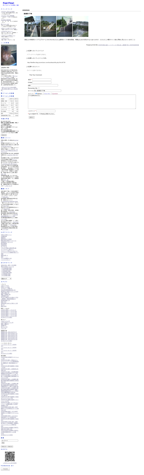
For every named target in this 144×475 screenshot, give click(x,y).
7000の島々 (5, 197)
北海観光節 (4, 236)
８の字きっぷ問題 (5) (6, 288)
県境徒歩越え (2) (5, 300)
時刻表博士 (4, 245)
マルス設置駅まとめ (6, 258)
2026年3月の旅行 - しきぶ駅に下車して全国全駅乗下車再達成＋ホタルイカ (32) (10, 376)
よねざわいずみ (11, 155)
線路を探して (4, 255)
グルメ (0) (3, 328)
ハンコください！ (5, 259)
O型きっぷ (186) (5, 287)
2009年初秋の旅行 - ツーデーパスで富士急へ (110, 45)
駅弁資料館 (4, 243)
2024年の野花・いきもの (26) (9, 313)
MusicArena (7, 208)
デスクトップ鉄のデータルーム (9, 251)
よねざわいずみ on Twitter (8, 11)
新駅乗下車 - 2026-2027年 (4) (9, 332)
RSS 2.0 (4, 135)
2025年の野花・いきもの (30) (9, 311)
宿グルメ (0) (4, 327)
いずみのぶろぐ (5, 38)
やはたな (9, 146)
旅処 (2, 256)
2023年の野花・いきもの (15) (9, 314)
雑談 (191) (3, 301)
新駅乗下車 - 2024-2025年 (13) (9, 333)
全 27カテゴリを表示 (6, 353)
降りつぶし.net (5, 24)
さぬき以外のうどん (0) (7, 322)
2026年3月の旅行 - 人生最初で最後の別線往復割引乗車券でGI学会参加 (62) (10, 381)
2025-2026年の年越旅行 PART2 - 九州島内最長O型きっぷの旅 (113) (10, 432)
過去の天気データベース (7, 266)
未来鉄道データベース (7, 242)
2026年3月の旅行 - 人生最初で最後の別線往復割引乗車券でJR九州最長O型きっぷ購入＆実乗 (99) (9, 385)
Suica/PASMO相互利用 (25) (8, 290)
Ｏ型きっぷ (9, 77)
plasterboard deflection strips (10, 201)
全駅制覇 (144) (5, 296)
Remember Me (32, 88)
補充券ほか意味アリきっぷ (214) (9, 291)
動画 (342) (3, 306)
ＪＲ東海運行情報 (5, 271)
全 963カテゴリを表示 (7, 434)
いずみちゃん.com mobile (10, 463)
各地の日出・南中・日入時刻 (8, 265)
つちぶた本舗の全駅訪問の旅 (8, 248)
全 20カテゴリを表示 (6, 317)
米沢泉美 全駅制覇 (6, 20)
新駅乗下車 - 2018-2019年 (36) (9, 338)
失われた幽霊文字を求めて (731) (9, 297)
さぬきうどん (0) (5, 321)
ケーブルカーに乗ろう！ (7, 249)
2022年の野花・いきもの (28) (9, 315)
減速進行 (3, 237)
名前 (30, 79)
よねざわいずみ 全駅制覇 (7, 15)
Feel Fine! (8, 3)
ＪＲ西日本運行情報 (6, 272)
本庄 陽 (3, 174)
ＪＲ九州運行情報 (5, 275)
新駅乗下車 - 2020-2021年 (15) (9, 336)
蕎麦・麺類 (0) (5, 324)
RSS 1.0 (4, 446)
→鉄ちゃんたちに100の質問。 (9, 87)
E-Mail (30, 82)
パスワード (32, 111)
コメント (31, 93)
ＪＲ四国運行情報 (5, 274)
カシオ (10, 185)
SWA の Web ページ (6, 234)
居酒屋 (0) (3, 325)
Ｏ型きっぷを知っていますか (8, 28)
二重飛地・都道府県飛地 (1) (8, 299)
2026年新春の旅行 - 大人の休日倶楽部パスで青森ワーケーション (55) (10, 413)
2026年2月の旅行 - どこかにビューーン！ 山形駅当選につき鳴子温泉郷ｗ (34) (9, 404)
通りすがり (14, 163)
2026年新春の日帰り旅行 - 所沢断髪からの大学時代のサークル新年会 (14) (10, 408)
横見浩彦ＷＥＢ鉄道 (6, 239)
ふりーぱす (4, 219)
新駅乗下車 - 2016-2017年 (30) (9, 339)
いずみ (6, 185)
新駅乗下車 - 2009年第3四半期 (131, 45)
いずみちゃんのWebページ (8, 35)
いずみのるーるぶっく (7, 31)
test (15, 140)
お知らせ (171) (5, 285)
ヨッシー (14, 159)
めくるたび (4, 246)
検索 (2, 437)
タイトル (31, 90)
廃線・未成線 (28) (5, 294)
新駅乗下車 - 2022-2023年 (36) (9, 335)
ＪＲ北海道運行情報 (6, 268)
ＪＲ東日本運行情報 (6, 269)
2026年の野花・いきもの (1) (8, 310)
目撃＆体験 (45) (5, 293)
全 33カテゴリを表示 (6, 340)
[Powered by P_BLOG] (5, 470)
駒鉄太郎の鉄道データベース (8, 240)
